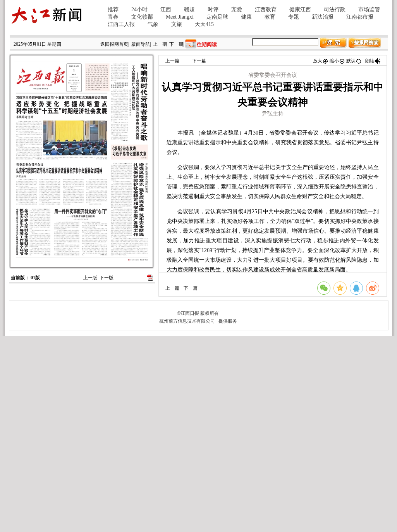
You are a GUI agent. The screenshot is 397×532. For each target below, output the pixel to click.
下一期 (176, 44)
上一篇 (172, 61)
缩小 (334, 61)
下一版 (106, 277)
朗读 (370, 61)
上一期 (160, 44)
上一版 (90, 277)
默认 (351, 61)
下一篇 (199, 61)
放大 (317, 61)
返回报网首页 (114, 44)
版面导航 (140, 44)
